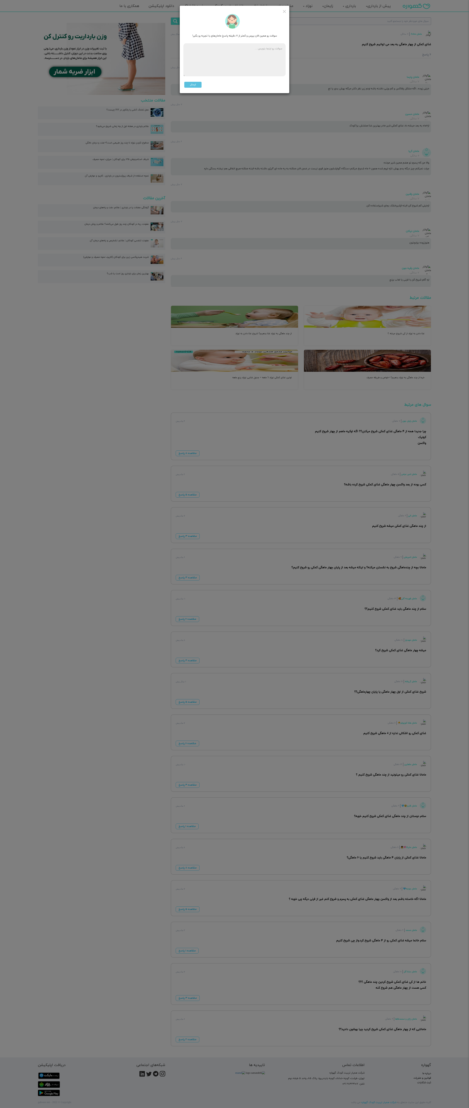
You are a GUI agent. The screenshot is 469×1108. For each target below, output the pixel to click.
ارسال (193, 84)
